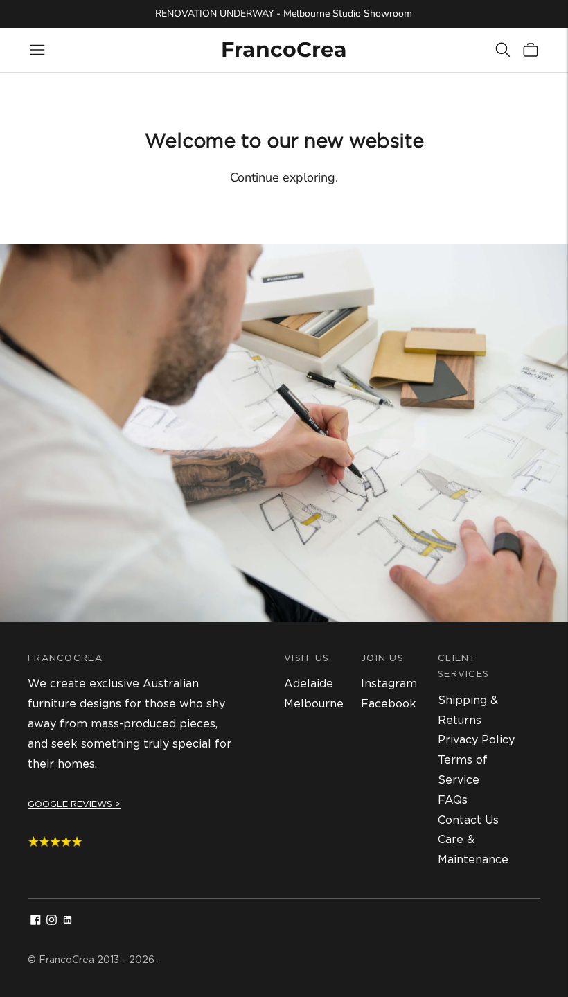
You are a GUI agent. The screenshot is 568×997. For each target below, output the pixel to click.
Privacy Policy (476, 739)
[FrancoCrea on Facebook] (35, 921)
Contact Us (468, 820)
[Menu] (37, 50)
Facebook (388, 703)
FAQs (453, 799)
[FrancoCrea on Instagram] (51, 921)
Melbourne (314, 703)
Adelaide (308, 683)
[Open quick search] (503, 50)
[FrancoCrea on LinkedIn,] (67, 921)
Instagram (389, 683)
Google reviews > (74, 804)
